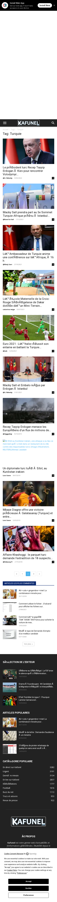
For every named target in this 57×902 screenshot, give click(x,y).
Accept (28, 881)
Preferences (28, 895)
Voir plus (27, 644)
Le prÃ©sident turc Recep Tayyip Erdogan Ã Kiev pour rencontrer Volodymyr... (24, 171)
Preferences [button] (22, 873)
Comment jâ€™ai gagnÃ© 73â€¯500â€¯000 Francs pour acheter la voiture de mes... (36, 620)
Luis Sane (7, 475)
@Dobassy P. (8, 562)
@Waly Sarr (7, 264)
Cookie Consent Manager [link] (14, 854)
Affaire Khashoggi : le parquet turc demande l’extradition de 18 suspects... (28, 556)
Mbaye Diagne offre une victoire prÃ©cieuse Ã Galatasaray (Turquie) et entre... (28, 513)
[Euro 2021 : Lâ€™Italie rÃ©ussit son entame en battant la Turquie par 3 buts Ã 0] (28, 327)
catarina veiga (9, 309)
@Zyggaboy (7, 434)
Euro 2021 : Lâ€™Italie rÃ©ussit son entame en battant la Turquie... (26, 345)
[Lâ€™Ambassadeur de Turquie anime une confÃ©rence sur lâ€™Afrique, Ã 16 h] (28, 237)
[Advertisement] (28, 29)
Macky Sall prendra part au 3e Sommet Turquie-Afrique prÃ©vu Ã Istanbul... (27, 214)
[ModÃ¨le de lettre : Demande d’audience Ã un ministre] (10, 736)
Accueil (5, 129)
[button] (4, 123)
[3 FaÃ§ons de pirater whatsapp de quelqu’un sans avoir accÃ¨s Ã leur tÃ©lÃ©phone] (10, 749)
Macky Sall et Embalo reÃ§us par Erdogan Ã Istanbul (24, 387)
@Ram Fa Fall (8, 219)
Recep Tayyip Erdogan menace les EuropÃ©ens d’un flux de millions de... (27, 428)
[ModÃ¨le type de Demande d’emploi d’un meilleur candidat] (10, 634)
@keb (5, 351)
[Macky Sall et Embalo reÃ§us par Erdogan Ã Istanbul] (28, 369)
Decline (28, 888)
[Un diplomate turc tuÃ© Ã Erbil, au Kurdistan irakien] (28, 452)
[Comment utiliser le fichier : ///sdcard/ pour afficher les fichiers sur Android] (10, 607)
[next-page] (39, 574)
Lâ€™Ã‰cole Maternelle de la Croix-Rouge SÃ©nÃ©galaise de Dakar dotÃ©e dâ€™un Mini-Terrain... (26, 302)
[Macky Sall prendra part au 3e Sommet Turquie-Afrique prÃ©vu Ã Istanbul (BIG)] (28, 196)
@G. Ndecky (7, 178)
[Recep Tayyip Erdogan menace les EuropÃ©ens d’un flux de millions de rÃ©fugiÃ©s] (28, 410)
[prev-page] (16, 574)
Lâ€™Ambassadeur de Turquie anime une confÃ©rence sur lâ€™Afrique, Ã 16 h (28, 257)
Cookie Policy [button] (12, 870)
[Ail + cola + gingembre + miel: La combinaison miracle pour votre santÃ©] (10, 594)
